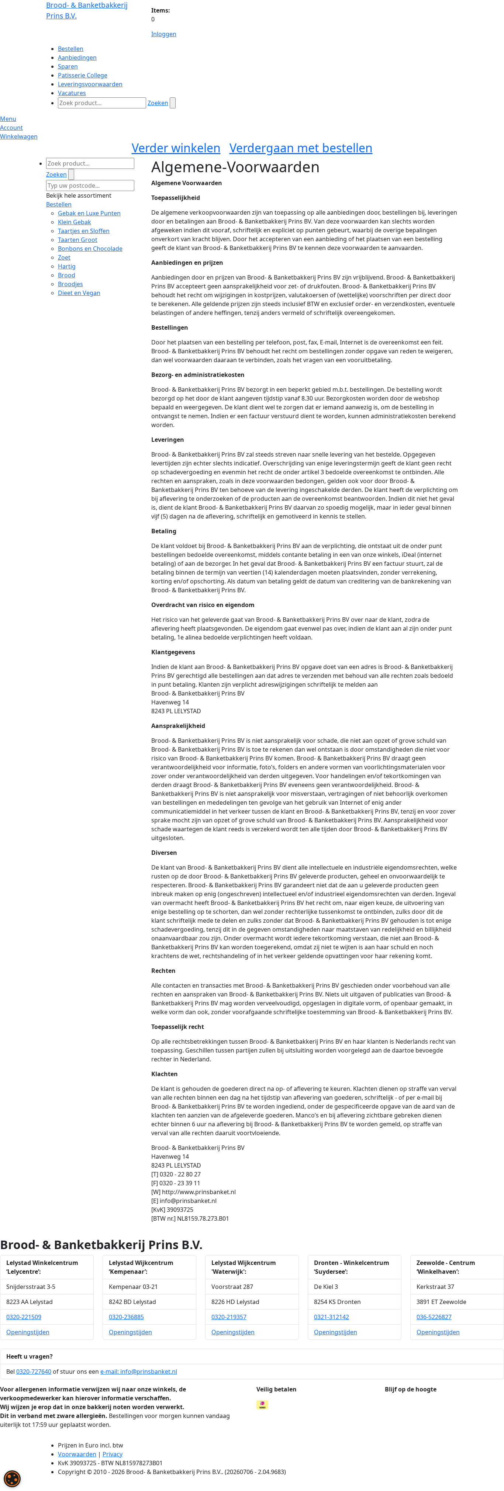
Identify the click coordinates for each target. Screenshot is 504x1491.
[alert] (12, 1478)
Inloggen (163, 34)
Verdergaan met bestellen (301, 148)
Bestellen (59, 204)
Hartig (67, 266)
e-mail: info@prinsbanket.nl (138, 1371)
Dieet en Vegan (79, 293)
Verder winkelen (176, 148)
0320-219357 (228, 1317)
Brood (66, 275)
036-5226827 (434, 1317)
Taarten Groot (77, 240)
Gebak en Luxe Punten (89, 213)
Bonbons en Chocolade (90, 249)
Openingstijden (27, 1332)
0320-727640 (33, 1371)
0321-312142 (331, 1317)
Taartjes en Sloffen (84, 231)
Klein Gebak (74, 222)
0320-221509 (23, 1317)
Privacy (112, 1454)
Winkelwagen (19, 136)
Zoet (64, 257)
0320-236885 (126, 1317)
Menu (8, 119)
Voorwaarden (77, 1454)
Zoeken (158, 103)
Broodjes (70, 284)
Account (11, 128)
